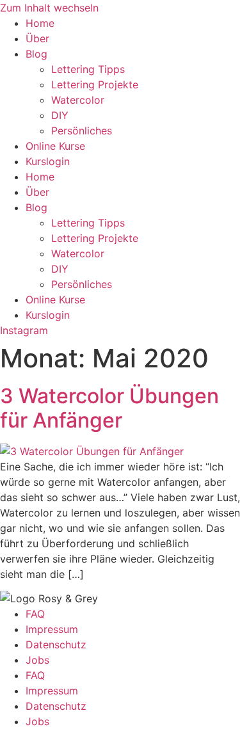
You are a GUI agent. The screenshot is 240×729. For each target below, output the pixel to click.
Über (37, 38)
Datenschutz (56, 644)
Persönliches (81, 130)
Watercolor (77, 99)
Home (40, 23)
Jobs (37, 659)
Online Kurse (55, 146)
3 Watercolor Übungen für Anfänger (109, 408)
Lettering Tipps (88, 69)
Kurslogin (48, 161)
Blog (36, 53)
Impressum (52, 629)
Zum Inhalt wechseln (49, 7)
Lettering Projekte (94, 84)
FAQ (35, 613)
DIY (59, 115)
